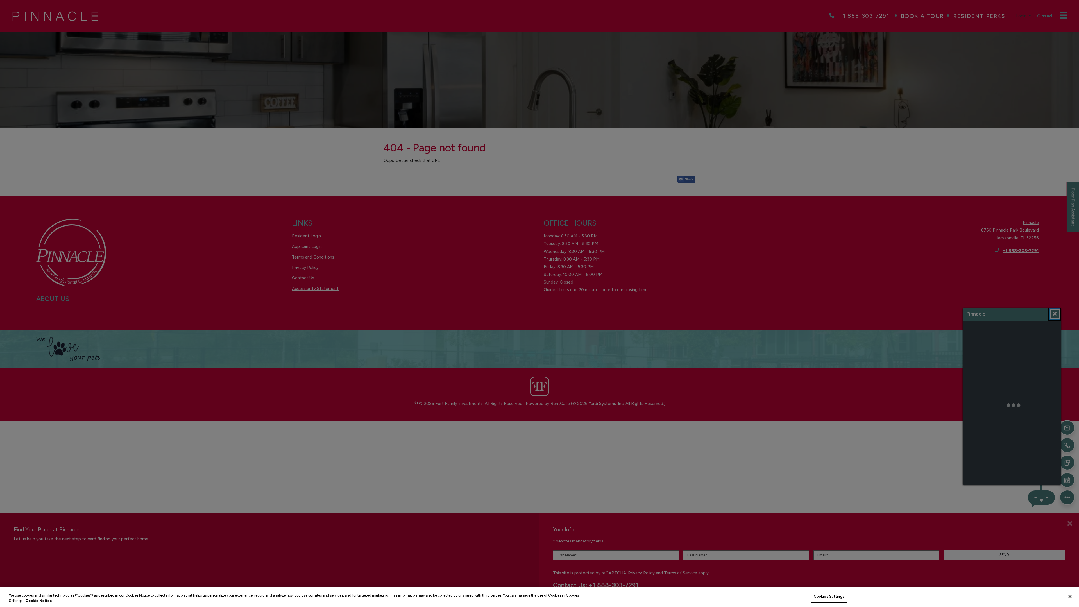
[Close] (1070, 596)
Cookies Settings (829, 596)
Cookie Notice (39, 601)
